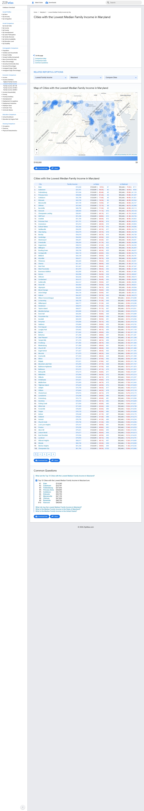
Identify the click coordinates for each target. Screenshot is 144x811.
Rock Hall (41, 314)
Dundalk (41, 319)
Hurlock (40, 419)
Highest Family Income (10, 82)
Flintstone (41, 261)
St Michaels (42, 380)
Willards (41, 377)
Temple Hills (42, 340)
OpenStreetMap (122, 154)
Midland (41, 256)
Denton (40, 274)
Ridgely (40, 361)
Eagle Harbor (42, 351)
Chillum (40, 390)
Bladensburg (42, 345)
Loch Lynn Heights (44, 425)
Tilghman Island (43, 385)
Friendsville (42, 242)
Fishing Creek (42, 403)
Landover (41, 438)
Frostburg (41, 343)
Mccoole (41, 353)
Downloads (52, 2)
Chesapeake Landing (45, 213)
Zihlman (41, 205)
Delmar (40, 414)
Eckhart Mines (43, 226)
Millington (41, 248)
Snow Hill (41, 285)
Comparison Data (40, 60)
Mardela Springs (43, 311)
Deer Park (41, 266)
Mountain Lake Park (45, 364)
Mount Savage (43, 290)
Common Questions (41, 63)
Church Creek (42, 422)
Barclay (40, 234)
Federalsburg (42, 192)
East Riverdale (43, 435)
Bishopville (41, 372)
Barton (40, 332)
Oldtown (41, 277)
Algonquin (41, 287)
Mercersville (42, 203)
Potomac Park (43, 221)
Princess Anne (43, 195)
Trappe (40, 411)
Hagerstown (42, 245)
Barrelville (41, 208)
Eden (40, 187)
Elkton (40, 359)
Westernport (42, 240)
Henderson (42, 306)
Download (133, 90)
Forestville (41, 409)
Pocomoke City (43, 316)
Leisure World (42, 432)
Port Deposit (42, 327)
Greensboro (42, 224)
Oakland (41, 417)
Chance (40, 263)
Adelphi (40, 388)
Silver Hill (41, 430)
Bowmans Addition (44, 271)
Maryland (43, 12)
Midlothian (41, 374)
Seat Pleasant (42, 337)
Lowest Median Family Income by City (59, 12)
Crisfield (41, 219)
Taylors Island (42, 308)
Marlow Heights (43, 446)
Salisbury (41, 324)
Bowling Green (43, 250)
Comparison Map (40, 58)
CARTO (129, 154)
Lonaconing (42, 300)
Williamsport (42, 303)
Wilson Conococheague (46, 298)
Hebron (40, 295)
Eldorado (41, 200)
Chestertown (42, 393)
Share (56, 168)
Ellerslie (40, 443)
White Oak (41, 406)
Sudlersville (42, 282)
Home (35, 12)
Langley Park (42, 329)
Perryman (41, 322)
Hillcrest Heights (43, 440)
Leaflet (115, 154)
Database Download (9, 7)
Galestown (41, 190)
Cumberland (42, 279)
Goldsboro (41, 197)
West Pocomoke (43, 269)
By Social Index (7, 26)
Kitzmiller (41, 258)
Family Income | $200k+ (10, 90)
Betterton (41, 335)
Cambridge (42, 237)
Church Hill (41, 348)
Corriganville (42, 253)
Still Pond (41, 216)
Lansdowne (42, 395)
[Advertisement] (59, 37)
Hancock (41, 211)
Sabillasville (42, 229)
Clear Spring (42, 232)
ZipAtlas (135, 154)
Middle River (42, 382)
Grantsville (41, 356)
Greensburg (42, 398)
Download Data (42, 168)
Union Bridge (42, 292)
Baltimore (41, 369)
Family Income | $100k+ (10, 88)
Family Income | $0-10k (10, 86)
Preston (41, 427)
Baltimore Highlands (45, 366)
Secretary (41, 401)
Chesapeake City (43, 448)
